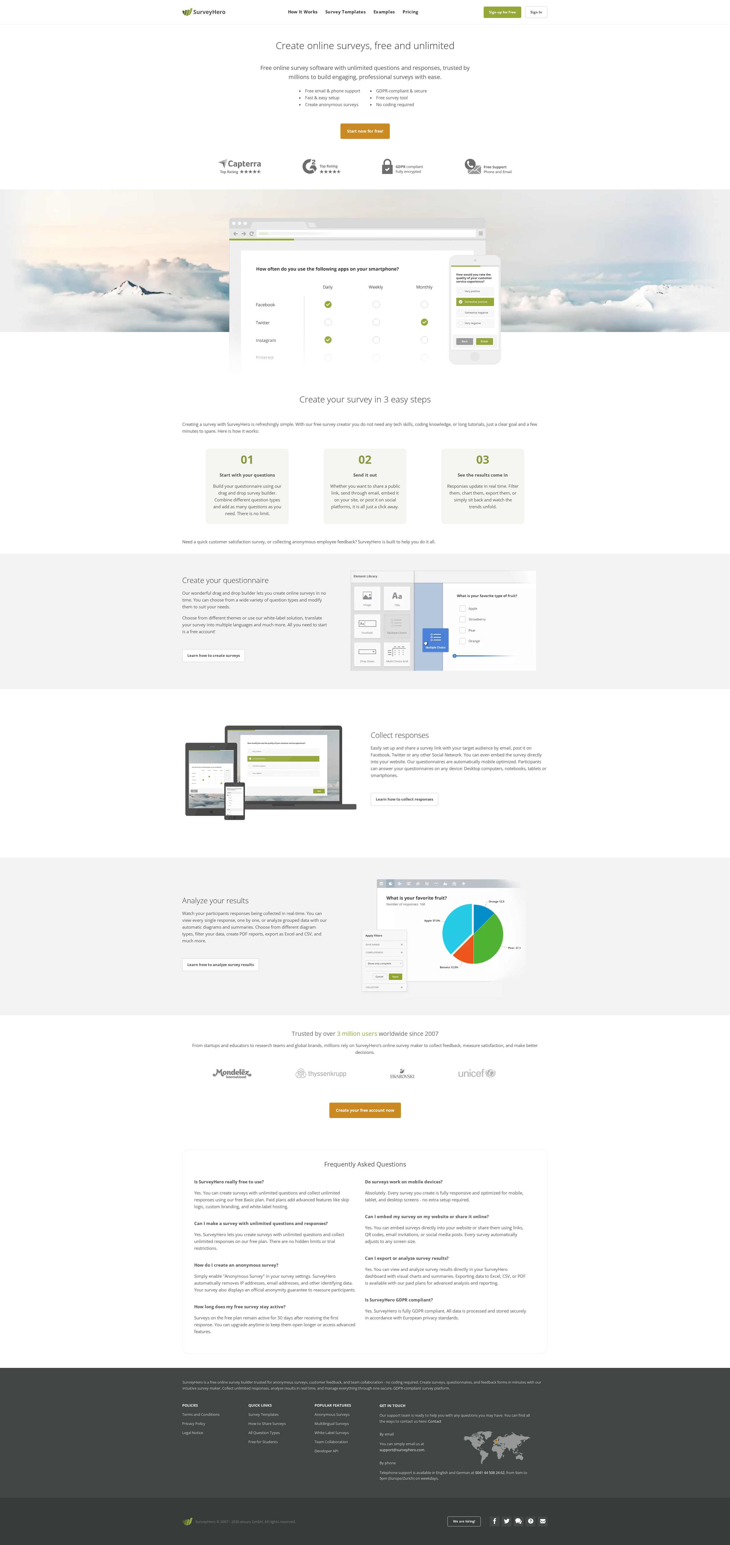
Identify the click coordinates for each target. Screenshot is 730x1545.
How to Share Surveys (267, 1423)
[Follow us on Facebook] (495, 1521)
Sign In (536, 12)
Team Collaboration (331, 1441)
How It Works (303, 12)
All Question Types (264, 1432)
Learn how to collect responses (404, 799)
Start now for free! (365, 131)
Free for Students (263, 1441)
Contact (434, 1421)
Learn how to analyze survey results (220, 964)
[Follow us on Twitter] (507, 1521)
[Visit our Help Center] (531, 1521)
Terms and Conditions (201, 1414)
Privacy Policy (193, 1423)
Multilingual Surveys (332, 1423)
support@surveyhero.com (402, 1449)
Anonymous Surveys (332, 1414)
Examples (384, 12)
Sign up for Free (502, 12)
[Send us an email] (543, 1521)
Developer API (326, 1450)
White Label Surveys (332, 1432)
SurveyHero (205, 1521)
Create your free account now (365, 1110)
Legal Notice (192, 1432)
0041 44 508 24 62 (489, 1472)
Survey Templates (345, 12)
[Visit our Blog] (519, 1521)
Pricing (410, 12)
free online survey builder (231, 1382)
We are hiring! (464, 1521)
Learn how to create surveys (213, 655)
